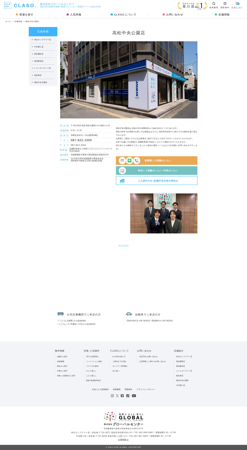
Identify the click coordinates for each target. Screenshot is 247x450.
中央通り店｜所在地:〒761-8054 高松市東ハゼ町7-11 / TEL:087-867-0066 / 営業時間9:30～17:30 (123, 436)
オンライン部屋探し (120, 366)
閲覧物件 (128, 389)
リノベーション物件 (94, 361)
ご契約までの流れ (119, 361)
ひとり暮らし (91, 371)
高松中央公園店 (182, 380)
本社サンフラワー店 (184, 357)
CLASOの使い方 (119, 357)
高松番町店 (180, 361)
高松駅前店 (180, 366)
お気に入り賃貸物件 (100, 389)
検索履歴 (116, 389)
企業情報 (122, 440)
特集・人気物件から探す (66, 376)
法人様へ (115, 371)
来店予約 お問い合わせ (148, 357)
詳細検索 (60, 361)
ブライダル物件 (92, 366)
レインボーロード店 (184, 371)
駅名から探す (62, 366)
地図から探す (62, 357)
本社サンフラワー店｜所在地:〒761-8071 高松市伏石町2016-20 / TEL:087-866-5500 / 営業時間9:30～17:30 (123, 432)
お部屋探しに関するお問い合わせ (152, 361)
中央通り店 (180, 385)
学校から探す (62, 371)
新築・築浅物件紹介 (93, 380)
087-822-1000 (81, 140)
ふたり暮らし (91, 376)
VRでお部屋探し (92, 357)
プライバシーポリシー (146, 389)
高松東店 (179, 376)
